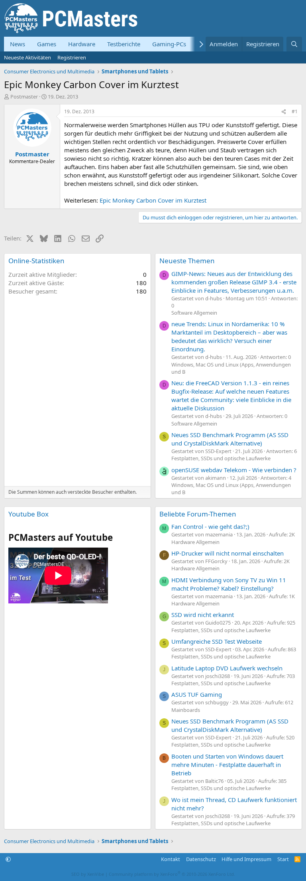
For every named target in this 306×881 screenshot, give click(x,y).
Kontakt (170, 859)
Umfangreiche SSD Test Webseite (216, 641)
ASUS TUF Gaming (196, 694)
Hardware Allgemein (195, 542)
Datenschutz (201, 859)
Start (283, 859)
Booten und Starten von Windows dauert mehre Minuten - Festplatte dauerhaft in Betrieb (227, 764)
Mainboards (185, 709)
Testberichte (123, 44)
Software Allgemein (194, 312)
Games (46, 44)
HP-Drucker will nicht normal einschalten (227, 553)
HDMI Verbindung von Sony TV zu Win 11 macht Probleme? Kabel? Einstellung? (228, 584)
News (17, 44)
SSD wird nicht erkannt (202, 615)
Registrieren (71, 57)
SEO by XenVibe (87, 874)
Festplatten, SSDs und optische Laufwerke (221, 458)
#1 (295, 111)
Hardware (81, 44)
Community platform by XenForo (172, 874)
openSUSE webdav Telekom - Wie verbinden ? (233, 470)
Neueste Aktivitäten (27, 57)
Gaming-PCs (169, 44)
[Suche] (294, 44)
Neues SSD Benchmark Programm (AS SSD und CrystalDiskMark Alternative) (229, 439)
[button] (8, 859)
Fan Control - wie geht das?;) (210, 526)
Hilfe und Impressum (246, 859)
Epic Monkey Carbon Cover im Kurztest (153, 200)
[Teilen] (284, 111)
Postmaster (24, 96)
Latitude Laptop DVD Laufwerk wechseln (226, 668)
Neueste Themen (187, 260)
